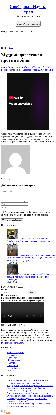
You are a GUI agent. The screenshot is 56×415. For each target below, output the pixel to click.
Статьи (10, 370)
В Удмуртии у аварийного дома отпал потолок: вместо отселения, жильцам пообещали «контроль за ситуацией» (30, 388)
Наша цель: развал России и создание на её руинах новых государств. (25, 39)
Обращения (12, 365)
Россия (36, 70)
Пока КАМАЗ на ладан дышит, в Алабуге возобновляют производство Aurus (27, 381)
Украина (49, 70)
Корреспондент (15, 67)
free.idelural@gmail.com (12, 343)
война (18, 70)
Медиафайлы (13, 360)
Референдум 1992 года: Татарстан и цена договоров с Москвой (27, 399)
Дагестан (27, 70)
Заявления (12, 355)
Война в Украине (33, 67)
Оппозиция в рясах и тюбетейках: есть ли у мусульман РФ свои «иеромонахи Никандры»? (30, 394)
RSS (8, 412)
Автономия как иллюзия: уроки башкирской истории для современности (29, 404)
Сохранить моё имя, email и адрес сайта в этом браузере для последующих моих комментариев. (25, 213)
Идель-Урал (12, 357)
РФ (42, 70)
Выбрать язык (8, 31)
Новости (11, 363)
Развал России (14, 368)
